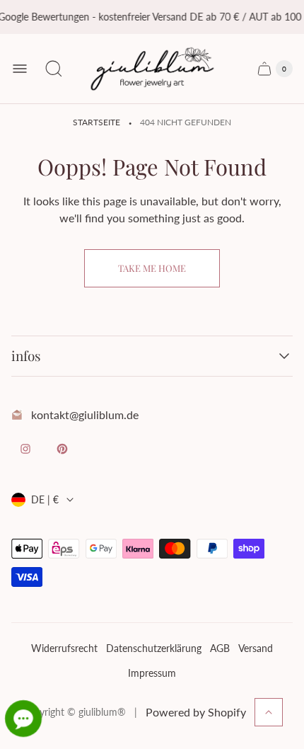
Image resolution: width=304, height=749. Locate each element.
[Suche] (53, 68)
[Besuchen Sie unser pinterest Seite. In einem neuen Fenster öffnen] (62, 449)
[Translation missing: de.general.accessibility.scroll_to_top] (269, 712)
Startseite (96, 122)
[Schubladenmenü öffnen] (19, 68)
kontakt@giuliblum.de (85, 414)
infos (26, 356)
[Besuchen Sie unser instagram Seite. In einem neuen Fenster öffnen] (25, 449)
